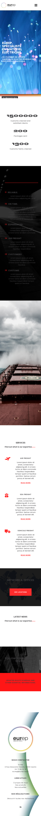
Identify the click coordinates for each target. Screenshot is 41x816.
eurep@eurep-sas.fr (20, 771)
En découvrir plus (10, 98)
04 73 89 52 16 (20, 769)
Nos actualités (20, 787)
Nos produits (20, 785)
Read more (26, 483)
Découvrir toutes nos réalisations (20, 798)
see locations (20, 592)
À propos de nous (20, 783)
